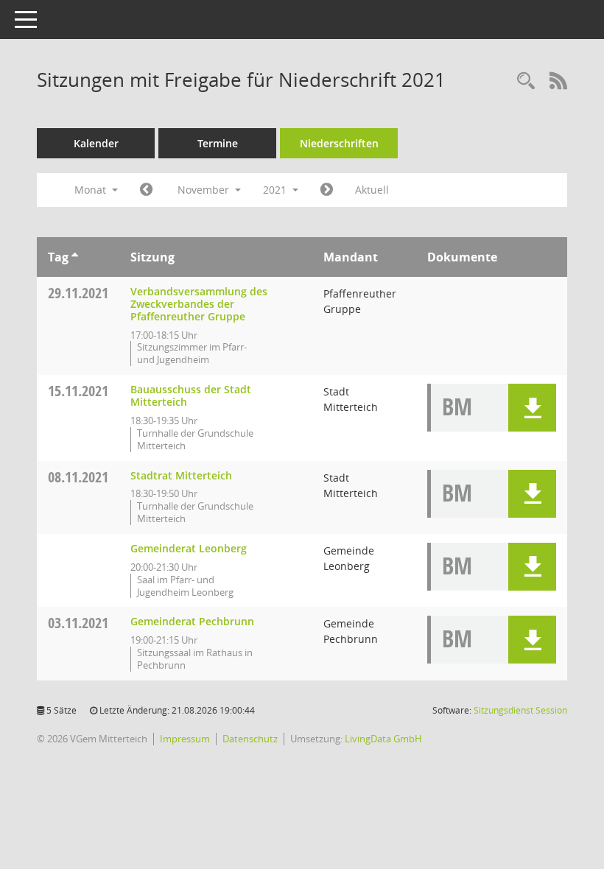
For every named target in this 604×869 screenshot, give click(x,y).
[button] (532, 408)
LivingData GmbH (383, 738)
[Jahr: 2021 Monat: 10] (146, 190)
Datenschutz (250, 738)
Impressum (185, 738)
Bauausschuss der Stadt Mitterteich (190, 395)
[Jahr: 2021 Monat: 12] (326, 190)
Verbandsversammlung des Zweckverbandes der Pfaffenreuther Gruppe (198, 303)
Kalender (96, 143)
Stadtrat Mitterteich (181, 475)
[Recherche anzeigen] (526, 81)
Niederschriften (339, 143)
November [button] (205, 190)
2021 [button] (276, 190)
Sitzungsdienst (520, 710)
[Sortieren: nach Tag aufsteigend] (74, 257)
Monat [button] (91, 190)
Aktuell (372, 190)
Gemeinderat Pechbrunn (192, 621)
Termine (217, 143)
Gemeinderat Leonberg (188, 548)
